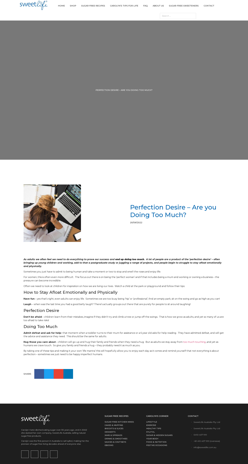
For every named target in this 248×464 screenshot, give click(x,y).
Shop (73, 5)
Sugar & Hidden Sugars (159, 435)
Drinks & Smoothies (116, 438)
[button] (39, 374)
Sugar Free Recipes (93, 5)
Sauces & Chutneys (115, 442)
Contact (209, 5)
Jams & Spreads (113, 435)
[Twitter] (54, 454)
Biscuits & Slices (114, 428)
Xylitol (150, 432)
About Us (158, 5)
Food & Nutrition (156, 442)
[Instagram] (34, 454)
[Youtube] (44, 454)
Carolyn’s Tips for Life (124, 5)
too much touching (194, 342)
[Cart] (225, 6)
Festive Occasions (156, 445)
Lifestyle (151, 422)
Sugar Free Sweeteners (184, 5)
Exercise (151, 425)
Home (61, 5)
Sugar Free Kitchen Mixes (119, 422)
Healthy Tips (153, 428)
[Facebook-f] (25, 454)
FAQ (145, 5)
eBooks (109, 445)
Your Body (152, 438)
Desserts (110, 432)
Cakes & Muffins (114, 425)
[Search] (223, 16)
